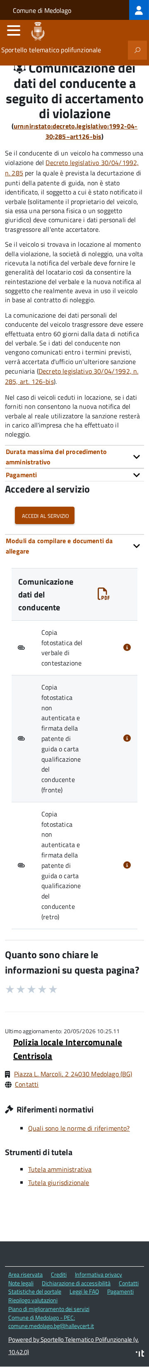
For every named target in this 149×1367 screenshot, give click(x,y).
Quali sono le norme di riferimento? (79, 1128)
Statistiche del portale (34, 1291)
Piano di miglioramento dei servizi (48, 1308)
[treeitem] (139, 10)
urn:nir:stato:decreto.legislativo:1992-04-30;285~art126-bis (76, 131)
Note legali (21, 1283)
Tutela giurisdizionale (58, 1182)
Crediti (59, 1274)
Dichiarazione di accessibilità (76, 1283)
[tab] (74, 456)
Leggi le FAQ (84, 1291)
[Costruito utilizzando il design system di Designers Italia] (140, 1354)
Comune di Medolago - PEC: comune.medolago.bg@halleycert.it (51, 1322)
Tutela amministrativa (59, 1169)
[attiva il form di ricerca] (137, 50)
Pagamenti (120, 1291)
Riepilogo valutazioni (33, 1300)
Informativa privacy (98, 1274)
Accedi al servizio (44, 515)
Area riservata (25, 1274)
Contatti (26, 1084)
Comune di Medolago (42, 10)
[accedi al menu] (13, 30)
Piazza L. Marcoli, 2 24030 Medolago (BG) (73, 1074)
